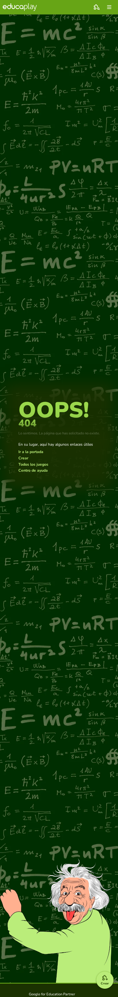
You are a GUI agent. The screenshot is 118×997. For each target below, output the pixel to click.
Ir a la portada (30, 452)
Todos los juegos (33, 464)
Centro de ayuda (33, 470)
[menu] (109, 7)
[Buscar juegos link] (97, 7)
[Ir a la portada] (20, 7)
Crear (23, 458)
